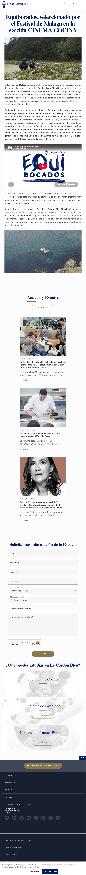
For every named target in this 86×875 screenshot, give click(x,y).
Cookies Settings (32, 871)
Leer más (23, 378)
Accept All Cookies (49, 871)
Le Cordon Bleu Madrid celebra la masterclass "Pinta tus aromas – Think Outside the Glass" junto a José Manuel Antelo (41, 363)
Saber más (42, 687)
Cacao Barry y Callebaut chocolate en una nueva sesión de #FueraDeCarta (39, 433)
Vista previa (42, 305)
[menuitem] (63, 4)
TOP (81, 756)
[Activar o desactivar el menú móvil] (79, 4)
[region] (42, 868)
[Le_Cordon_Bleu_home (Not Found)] (15, 4)
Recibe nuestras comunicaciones (42, 763)
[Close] (80, 865)
